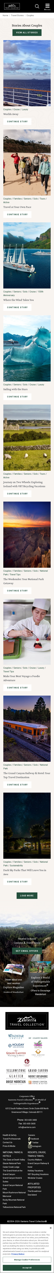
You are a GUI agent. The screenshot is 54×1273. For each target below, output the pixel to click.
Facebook (34, 1139)
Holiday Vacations (35, 1171)
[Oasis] (38, 1044)
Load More (27, 896)
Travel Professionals (12, 1139)
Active (6, 202)
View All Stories (27, 32)
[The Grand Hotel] (38, 1053)
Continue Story (17, 121)
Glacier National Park (12, 1163)
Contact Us (7, 1142)
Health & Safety (9, 1135)
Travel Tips (15, 574)
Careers (31, 1135)
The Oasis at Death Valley (14, 1160)
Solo (35, 198)
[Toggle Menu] (47, 5)
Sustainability (16, 865)
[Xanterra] (27, 1020)
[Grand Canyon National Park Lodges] (38, 1071)
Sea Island (32, 1195)
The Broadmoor (35, 1191)
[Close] (37, 6)
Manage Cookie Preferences (27, 1260)
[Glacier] (16, 1077)
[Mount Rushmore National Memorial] (38, 1077)
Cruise (16, 109)
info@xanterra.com (27, 1127)
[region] (27, 1248)
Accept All (27, 1268)
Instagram (36, 1146)
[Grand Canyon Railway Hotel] (16, 1053)
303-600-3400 (30, 1120)
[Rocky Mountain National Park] (16, 1082)
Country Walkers (35, 1160)
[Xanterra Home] (11, 6)
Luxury (25, 109)
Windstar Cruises (35, 1178)
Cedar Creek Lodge (11, 1167)
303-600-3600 (29, 1124)
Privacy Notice (17, 1254)
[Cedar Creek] (27, 1062)
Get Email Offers (27, 951)
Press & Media (9, 1146)
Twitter (35, 1142)
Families (17, 198)
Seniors (27, 198)
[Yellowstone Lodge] (16, 1071)
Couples (7, 109)
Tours (42, 198)
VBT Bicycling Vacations (38, 1174)
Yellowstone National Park (14, 1207)
